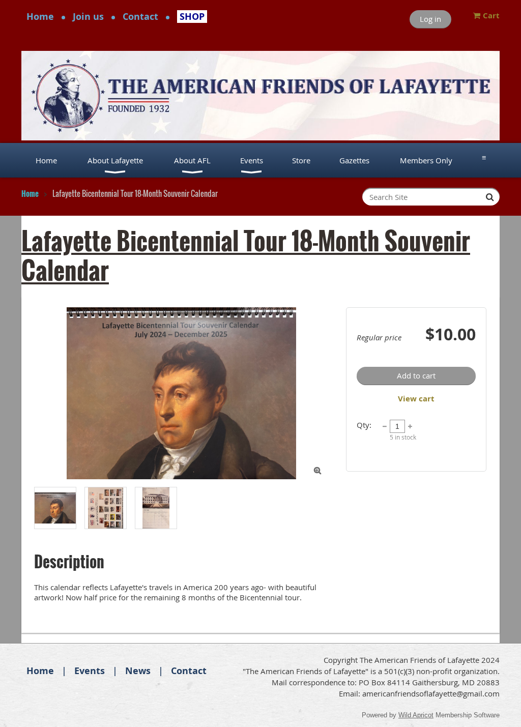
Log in (430, 19)
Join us (88, 16)
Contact (140, 16)
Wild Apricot (415, 715)
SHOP (192, 16)
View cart (416, 398)
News (138, 670)
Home (40, 16)
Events (89, 670)
